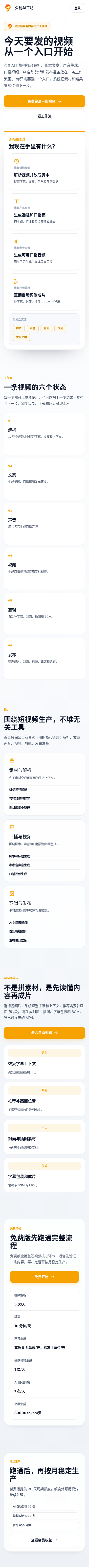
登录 (77, 8)
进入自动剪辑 (41, 1032)
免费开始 (41, 1277)
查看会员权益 (41, 1540)
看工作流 (44, 116)
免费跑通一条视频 (41, 101)
